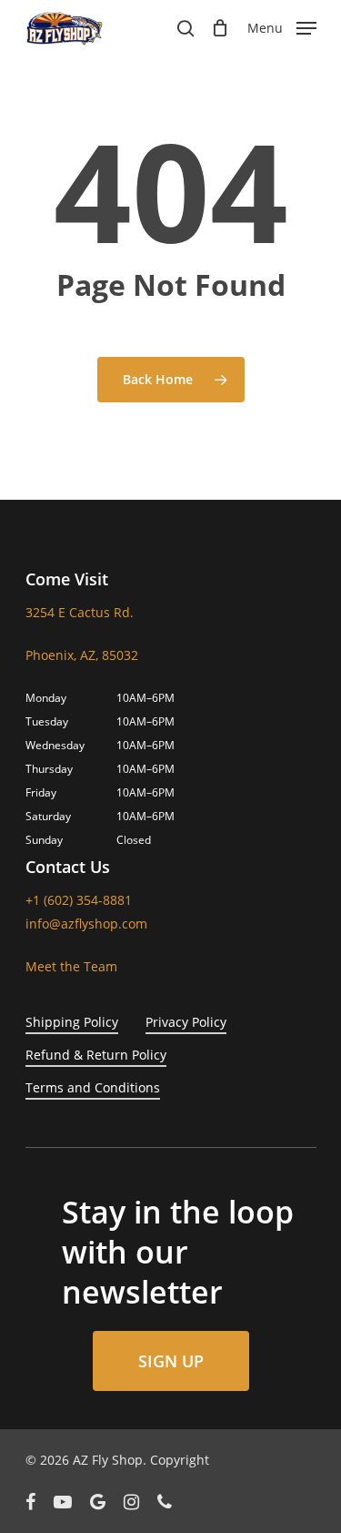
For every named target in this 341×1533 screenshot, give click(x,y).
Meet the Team (71, 966)
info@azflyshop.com (86, 923)
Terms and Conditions (92, 1087)
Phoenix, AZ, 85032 (81, 655)
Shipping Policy (71, 1021)
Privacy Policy (185, 1021)
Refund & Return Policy (95, 1054)
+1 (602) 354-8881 (78, 900)
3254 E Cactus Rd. (79, 612)
